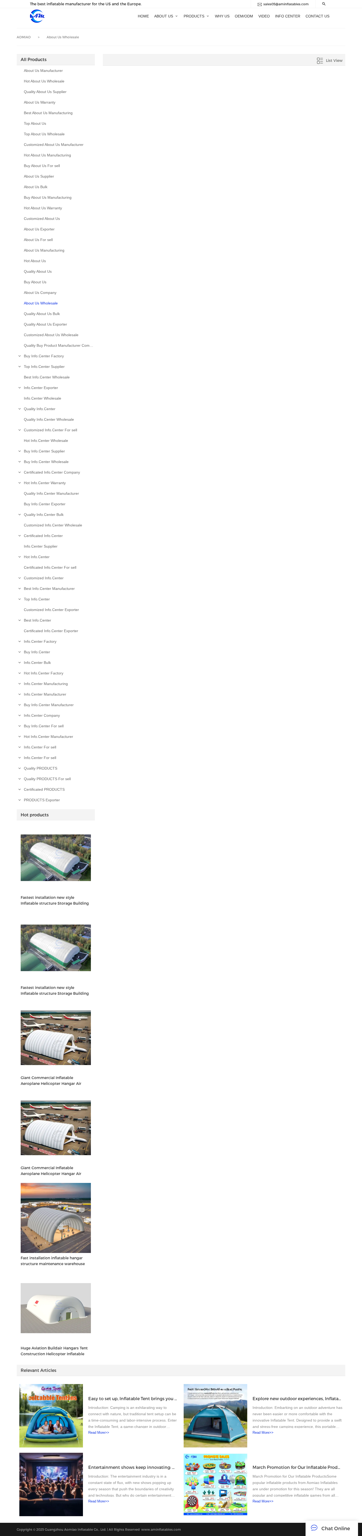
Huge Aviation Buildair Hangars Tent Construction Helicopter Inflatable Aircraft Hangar (54, 1351)
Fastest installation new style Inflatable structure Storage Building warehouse (55, 900)
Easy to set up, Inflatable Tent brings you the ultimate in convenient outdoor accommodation (133, 1398)
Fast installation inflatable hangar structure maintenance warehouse (53, 1261)
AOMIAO (24, 37)
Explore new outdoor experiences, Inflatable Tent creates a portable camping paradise (298, 1398)
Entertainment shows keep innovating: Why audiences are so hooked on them (133, 1467)
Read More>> (98, 1433)
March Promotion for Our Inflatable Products (298, 1467)
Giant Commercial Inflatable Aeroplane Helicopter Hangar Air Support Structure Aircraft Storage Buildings (53, 1080)
